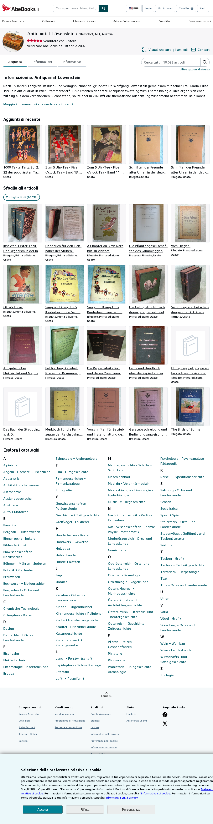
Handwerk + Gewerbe (72, 542)
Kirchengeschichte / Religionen (79, 613)
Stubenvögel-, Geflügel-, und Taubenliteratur (182, 536)
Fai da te (131, 713)
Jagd (59, 575)
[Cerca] (103, 8)
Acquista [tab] (15, 62)
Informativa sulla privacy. (121, 797)
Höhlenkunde (66, 555)
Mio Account (165, 8)
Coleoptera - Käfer (17, 615)
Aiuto (203, 8)
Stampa (95, 720)
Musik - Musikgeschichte (126, 502)
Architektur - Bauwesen (21, 485)
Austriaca (10, 505)
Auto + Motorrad (15, 512)
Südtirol (166, 545)
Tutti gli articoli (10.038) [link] (21, 197)
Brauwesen (11, 577)
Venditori (165, 21)
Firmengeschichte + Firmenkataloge (71, 481)
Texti (164, 578)
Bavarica (9, 525)
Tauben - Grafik (172, 558)
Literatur (62, 672)
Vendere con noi (200, 21)
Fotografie (64, 490)
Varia (164, 612)
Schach (165, 502)
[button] (204, 62)
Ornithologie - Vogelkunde (128, 582)
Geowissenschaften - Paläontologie (72, 506)
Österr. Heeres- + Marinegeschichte (121, 591)
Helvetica (63, 548)
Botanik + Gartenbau (19, 570)
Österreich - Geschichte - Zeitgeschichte (127, 625)
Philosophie (116, 660)
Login (148, 8)
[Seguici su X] (164, 724)
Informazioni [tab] (42, 62)
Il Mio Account (27, 727)
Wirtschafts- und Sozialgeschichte (173, 659)
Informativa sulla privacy (105, 733)
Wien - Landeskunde (176, 650)
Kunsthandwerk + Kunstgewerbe (69, 642)
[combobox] (76, 8)
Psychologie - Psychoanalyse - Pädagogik (183, 461)
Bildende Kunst (14, 545)
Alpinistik (10, 465)
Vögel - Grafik (170, 618)
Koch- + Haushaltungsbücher (78, 620)
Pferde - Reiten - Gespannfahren (121, 644)
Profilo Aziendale (101, 713)
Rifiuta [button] (85, 809)
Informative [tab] (72, 62)
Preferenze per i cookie (104, 740)
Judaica (61, 582)
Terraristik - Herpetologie (179, 572)
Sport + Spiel (170, 515)
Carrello (23, 740)
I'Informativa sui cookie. (155, 793)
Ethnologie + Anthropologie (76, 458)
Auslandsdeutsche (17, 498)
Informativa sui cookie (104, 747)
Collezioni (48, 21)
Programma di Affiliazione (70, 720)
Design (8, 628)
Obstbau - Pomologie (124, 575)
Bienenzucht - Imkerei (19, 538)
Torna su (106, 696)
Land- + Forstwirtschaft (74, 658)
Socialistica (169, 508)
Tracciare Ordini (28, 733)
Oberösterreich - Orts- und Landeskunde (129, 566)
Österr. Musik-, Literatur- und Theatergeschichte (130, 614)
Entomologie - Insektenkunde (25, 667)
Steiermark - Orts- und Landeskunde (178, 524)
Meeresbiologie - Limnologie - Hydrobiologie (130, 492)
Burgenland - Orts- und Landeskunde (21, 592)
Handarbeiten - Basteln (73, 535)
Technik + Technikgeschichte (182, 565)
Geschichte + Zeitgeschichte (77, 515)
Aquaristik (11, 478)
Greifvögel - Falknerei (72, 522)
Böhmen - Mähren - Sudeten (24, 563)
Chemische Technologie (21, 608)
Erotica (8, 673)
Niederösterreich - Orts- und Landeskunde (130, 541)
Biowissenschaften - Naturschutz (19, 554)
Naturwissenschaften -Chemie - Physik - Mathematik (132, 529)
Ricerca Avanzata (13, 21)
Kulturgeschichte (69, 633)
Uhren (165, 598)
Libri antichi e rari (84, 21)
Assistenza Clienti (136, 720)
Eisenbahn (11, 653)
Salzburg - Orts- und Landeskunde (176, 492)
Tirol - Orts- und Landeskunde (183, 585)
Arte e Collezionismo (127, 21)
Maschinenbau (119, 477)
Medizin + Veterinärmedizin (129, 483)
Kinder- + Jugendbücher (74, 607)
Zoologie (167, 675)
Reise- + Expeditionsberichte (182, 477)
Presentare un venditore (68, 727)
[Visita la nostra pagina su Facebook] (164, 715)
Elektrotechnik (14, 660)
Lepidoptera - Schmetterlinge (78, 665)
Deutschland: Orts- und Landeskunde (21, 637)
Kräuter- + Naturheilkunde (76, 627)
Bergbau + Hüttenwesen (21, 532)
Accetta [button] (42, 809)
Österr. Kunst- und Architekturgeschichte (125, 602)
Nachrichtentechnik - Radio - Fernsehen (130, 517)
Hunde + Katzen (68, 562)
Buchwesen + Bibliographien (24, 583)
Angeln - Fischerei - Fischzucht (26, 472)
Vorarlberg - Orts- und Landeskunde (177, 627)
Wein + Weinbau (172, 643)
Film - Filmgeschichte (72, 472)
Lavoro (95, 727)
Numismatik (117, 550)
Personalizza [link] (131, 809)
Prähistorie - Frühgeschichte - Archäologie (131, 669)
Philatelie (115, 653)
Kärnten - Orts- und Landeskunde (71, 597)
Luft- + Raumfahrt (70, 678)
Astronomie (12, 492)
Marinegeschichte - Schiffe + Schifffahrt (130, 467)
